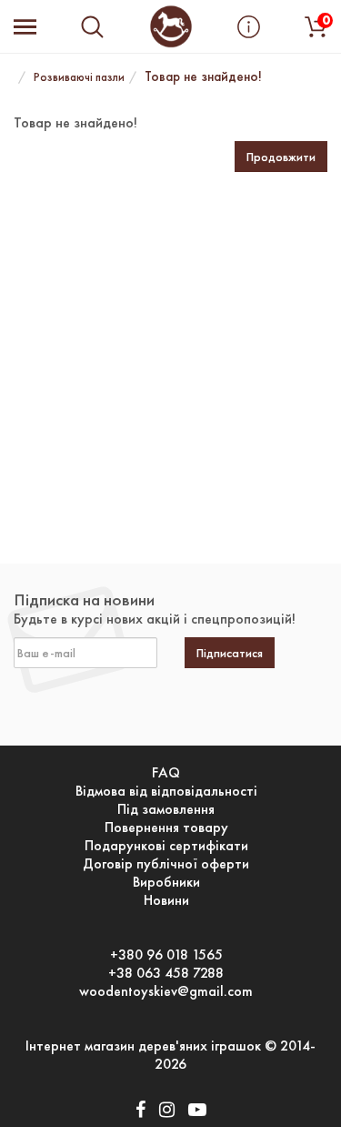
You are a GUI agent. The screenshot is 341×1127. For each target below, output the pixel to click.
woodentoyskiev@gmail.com (166, 991)
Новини (166, 900)
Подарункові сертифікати (166, 846)
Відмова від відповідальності (166, 791)
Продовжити (281, 156)
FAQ (166, 773)
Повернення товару (166, 827)
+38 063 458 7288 (166, 973)
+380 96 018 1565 (166, 955)
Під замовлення (166, 809)
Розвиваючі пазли (79, 77)
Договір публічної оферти (166, 864)
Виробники (166, 882)
